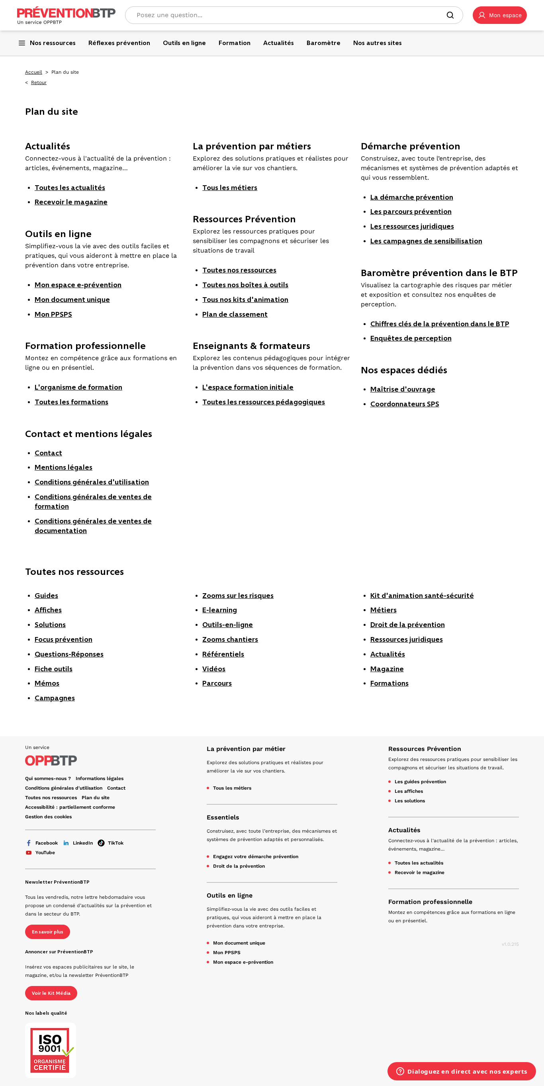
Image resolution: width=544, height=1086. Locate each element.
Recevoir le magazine (71, 202)
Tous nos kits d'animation (245, 299)
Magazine (387, 669)
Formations (389, 683)
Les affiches (409, 791)
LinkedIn (83, 843)
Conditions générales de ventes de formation (93, 502)
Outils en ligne (229, 895)
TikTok (115, 843)
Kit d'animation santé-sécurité (422, 595)
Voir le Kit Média (51, 993)
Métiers (383, 610)
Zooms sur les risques (238, 595)
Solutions (50, 624)
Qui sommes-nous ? (48, 778)
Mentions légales (63, 467)
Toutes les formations (71, 402)
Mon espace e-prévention (78, 285)
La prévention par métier (246, 749)
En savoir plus (47, 931)
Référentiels (223, 654)
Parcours (217, 683)
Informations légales (99, 778)
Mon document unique (72, 299)
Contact (48, 453)
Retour (39, 82)
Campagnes (55, 698)
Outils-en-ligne (227, 624)
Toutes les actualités (70, 187)
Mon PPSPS (53, 314)
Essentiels (223, 817)
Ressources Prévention (424, 749)
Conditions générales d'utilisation (92, 482)
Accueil (33, 72)
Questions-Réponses (69, 654)
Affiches (48, 610)
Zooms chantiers (230, 639)
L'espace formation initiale (248, 387)
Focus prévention (63, 639)
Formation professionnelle (430, 902)
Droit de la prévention (407, 624)
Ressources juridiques (406, 639)
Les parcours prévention (411, 211)
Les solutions (410, 801)
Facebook (46, 843)
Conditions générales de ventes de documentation (93, 526)
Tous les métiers (229, 187)
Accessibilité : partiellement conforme (70, 807)
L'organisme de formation (78, 387)
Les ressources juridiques (412, 226)
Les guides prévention (420, 781)
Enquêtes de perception (411, 338)
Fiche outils (53, 669)
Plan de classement (235, 314)
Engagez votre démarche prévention (255, 856)
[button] (500, 15)
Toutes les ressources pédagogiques (263, 402)
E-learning (219, 610)
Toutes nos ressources (239, 270)
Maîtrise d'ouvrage (402, 389)
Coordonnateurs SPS (404, 404)
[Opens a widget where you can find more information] (461, 1072)
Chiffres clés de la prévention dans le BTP (439, 324)
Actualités (387, 654)
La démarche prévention (411, 197)
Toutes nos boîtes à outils (245, 285)
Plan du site (96, 797)
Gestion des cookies (48, 816)
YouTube (45, 852)
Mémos (47, 683)
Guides (46, 595)
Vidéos (213, 669)
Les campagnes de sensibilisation (426, 241)
